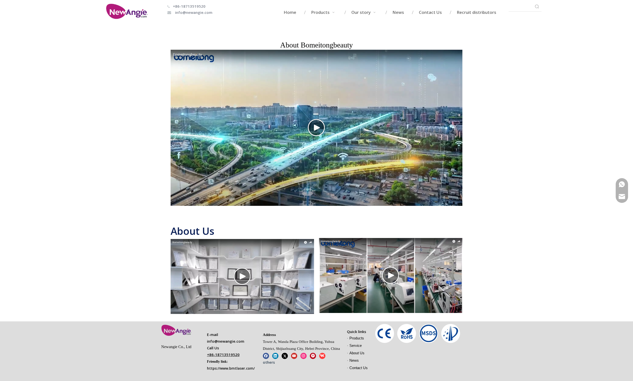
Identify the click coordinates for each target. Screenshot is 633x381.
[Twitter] (285, 355)
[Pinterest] (313, 355)
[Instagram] (303, 355)
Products (356, 338)
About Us (356, 353)
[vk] (322, 355)
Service (355, 345)
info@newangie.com (193, 12)
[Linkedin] (275, 355)
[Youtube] (294, 355)
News (354, 360)
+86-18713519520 (189, 6)
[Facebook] (266, 355)
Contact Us (358, 368)
